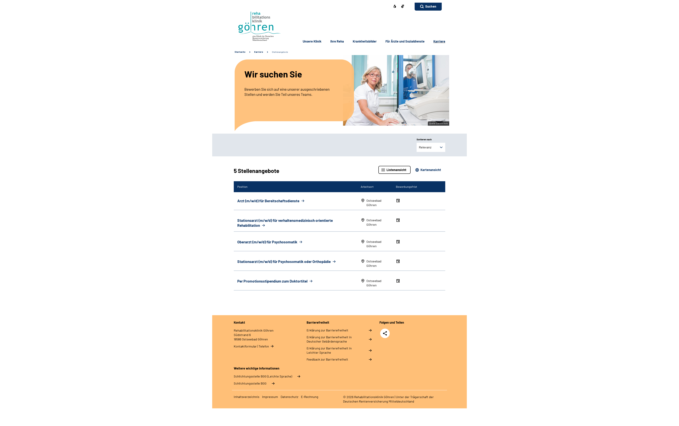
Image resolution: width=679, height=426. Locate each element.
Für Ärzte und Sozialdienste (405, 41)
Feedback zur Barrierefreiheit (327, 359)
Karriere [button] (439, 41)
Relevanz (425, 147)
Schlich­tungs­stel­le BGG (250, 383)
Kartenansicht (430, 170)
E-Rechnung (309, 397)
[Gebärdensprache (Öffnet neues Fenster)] (402, 6)
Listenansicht (396, 170)
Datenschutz (289, 397)
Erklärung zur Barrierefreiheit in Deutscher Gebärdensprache (329, 339)
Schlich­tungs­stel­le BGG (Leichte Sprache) (263, 376)
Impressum (270, 397)
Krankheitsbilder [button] (365, 41)
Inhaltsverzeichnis (246, 397)
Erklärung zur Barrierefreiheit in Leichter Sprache (329, 350)
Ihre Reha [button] (337, 41)
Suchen (430, 6)
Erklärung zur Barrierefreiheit (327, 330)
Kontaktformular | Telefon (251, 346)
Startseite (240, 52)
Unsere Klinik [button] (312, 41)
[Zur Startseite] (257, 25)
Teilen (385, 333)
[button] (428, 7)
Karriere (258, 52)
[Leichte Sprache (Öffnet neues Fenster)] (394, 7)
